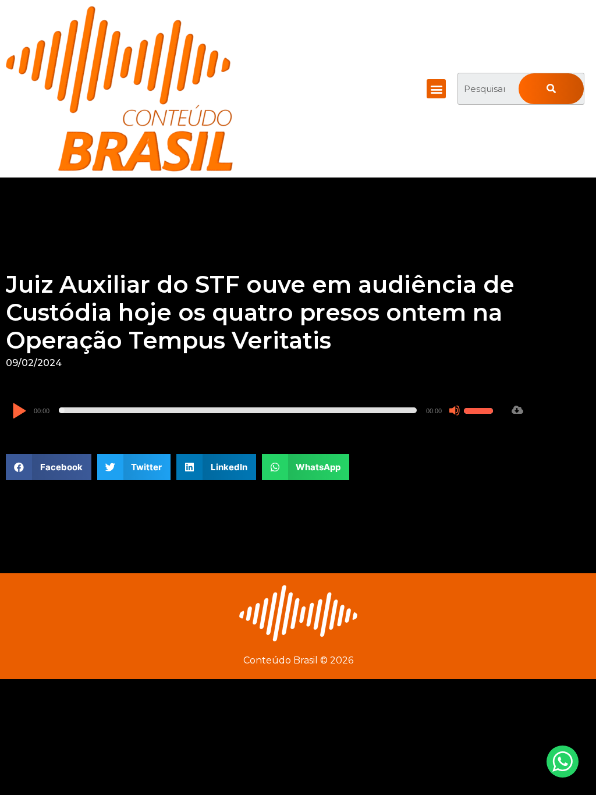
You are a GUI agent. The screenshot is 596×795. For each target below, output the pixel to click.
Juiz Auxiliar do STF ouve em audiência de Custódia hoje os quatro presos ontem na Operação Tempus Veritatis (260, 312)
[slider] (480, 409)
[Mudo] (454, 410)
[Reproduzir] (19, 412)
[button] (436, 88)
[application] (254, 410)
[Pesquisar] (551, 88)
